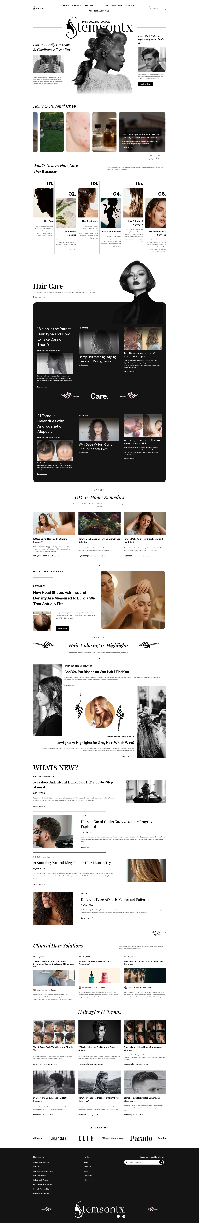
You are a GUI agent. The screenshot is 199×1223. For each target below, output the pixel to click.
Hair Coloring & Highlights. (99, 645)
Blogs (86, 1171)
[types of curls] (53, 908)
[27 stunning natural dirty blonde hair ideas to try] (146, 870)
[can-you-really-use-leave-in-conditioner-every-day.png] (48, 64)
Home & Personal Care (71, 6)
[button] (151, 157)
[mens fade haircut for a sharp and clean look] (145, 1082)
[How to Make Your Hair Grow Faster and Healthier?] (145, 523)
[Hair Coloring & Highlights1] (47, 700)
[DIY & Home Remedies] (66, 213)
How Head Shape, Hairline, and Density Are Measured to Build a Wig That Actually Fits (64, 598)
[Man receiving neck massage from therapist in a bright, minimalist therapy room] (54, 978)
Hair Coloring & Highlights (78, 666)
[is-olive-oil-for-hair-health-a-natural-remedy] (54, 523)
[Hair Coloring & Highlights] (133, 202)
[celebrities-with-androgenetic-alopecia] (55, 450)
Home (86, 1162)
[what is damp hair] (99, 342)
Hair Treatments (126, 6)
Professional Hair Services (43, 1184)
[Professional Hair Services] (155, 213)
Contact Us (88, 1175)
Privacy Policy (89, 1180)
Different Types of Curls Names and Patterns (115, 899)
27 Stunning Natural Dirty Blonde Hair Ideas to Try (72, 862)
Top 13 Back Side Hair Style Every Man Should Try (151, 39)
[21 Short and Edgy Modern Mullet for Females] (54, 1082)
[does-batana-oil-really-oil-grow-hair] (99, 523)
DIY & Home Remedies (99, 497)
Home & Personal (54, 106)
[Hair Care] (43, 202)
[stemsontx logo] (39, 8)
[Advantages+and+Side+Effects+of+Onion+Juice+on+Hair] (143, 425)
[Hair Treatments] (88, 202)
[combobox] (159, 8)
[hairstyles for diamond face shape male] (99, 1032)
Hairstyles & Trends (106, 6)
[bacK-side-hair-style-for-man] (152, 59)
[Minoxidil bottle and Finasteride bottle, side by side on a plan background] (99, 975)
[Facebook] (118, 1216)
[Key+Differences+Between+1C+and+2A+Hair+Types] (143, 338)
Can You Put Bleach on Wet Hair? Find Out (96, 672)
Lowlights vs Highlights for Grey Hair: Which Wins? (95, 743)
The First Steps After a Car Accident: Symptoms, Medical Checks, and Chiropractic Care (53, 964)
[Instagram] (123, 1216)
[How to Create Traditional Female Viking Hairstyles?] (99, 1082)
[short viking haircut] (145, 1032)
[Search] (151, 8)
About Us (87, 1167)
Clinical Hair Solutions (58, 945)
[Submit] (161, 1162)
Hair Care (88, 6)
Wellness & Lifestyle (99, 11)
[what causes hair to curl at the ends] (99, 429)
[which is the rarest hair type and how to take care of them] (55, 363)
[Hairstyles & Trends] (111, 213)
